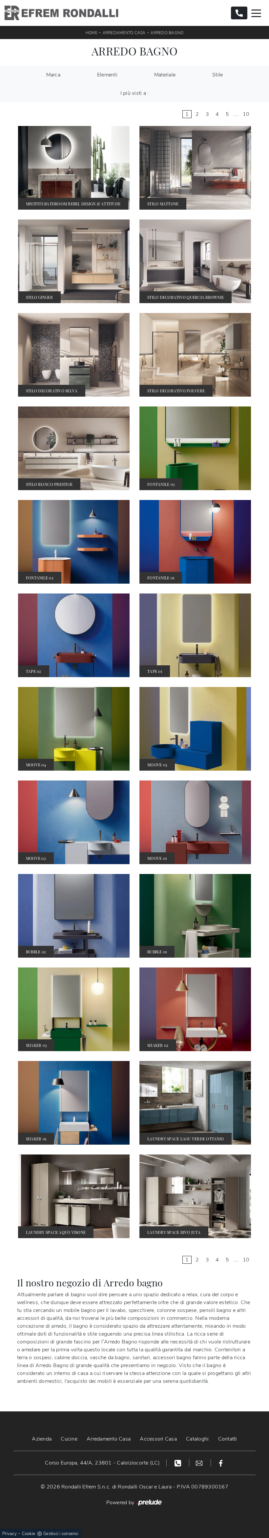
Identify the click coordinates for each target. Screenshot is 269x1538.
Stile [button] (217, 74)
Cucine (69, 1439)
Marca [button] (53, 74)
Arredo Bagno (167, 32)
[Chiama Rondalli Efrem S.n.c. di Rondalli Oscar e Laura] (239, 13)
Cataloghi (197, 1439)
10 (246, 114)
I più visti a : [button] (134, 93)
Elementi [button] (107, 74)
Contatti (227, 1439)
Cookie (28, 1534)
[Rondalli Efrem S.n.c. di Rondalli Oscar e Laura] (61, 13)
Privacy (9, 1534)
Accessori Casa (158, 1439)
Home (91, 32)
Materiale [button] (165, 74)
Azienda (42, 1439)
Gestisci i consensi (60, 1534)
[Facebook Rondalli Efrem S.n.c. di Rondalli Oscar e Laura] (221, 1462)
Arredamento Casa (124, 32)
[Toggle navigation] (256, 12)
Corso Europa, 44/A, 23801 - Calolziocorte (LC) (102, 1462)
